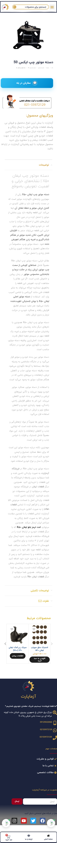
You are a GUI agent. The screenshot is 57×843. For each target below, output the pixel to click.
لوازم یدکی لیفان (41, 67)
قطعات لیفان (38, 487)
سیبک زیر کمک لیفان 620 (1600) (18, 649)
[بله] (6, 823)
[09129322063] (55, 723)
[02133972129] (55, 730)
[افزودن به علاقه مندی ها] (34, 629)
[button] (39, 660)
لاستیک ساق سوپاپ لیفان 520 (39, 649)
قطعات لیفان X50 (35, 577)
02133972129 (46, 729)
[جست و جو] (14, 7)
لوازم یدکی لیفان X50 (31, 67)
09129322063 (46, 722)
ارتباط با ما (28, 839)
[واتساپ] (51, 823)
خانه (52, 67)
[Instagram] (14, 820)
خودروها (47, 67)
